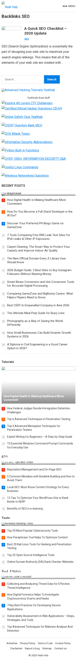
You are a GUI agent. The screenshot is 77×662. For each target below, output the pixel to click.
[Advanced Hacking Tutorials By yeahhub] (28, 90)
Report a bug (32, 648)
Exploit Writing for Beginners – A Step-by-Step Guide (39, 436)
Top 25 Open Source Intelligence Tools (30, 555)
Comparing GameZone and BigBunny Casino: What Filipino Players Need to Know (40, 295)
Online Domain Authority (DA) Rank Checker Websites (40, 561)
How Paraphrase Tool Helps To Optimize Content (37, 537)
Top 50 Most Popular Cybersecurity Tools (32, 530)
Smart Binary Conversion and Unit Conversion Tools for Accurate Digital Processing (40, 284)
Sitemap (47, 648)
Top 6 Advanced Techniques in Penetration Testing (38, 419)
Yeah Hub (43, 655)
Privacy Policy (27, 643)
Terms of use (45, 643)
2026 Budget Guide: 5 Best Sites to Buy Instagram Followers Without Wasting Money (39, 272)
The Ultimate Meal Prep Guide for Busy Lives (36, 313)
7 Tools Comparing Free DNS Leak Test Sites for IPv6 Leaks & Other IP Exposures (38, 237)
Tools (6, 518)
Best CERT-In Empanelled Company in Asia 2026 (38, 305)
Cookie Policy (62, 643)
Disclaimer (16, 648)
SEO (26, 39)
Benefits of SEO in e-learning (25, 508)
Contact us (60, 648)
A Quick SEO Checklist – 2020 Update (45, 31)
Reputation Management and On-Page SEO (34, 469)
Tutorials (8, 362)
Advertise (12, 643)
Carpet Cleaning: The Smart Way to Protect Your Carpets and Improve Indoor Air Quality (38, 248)
